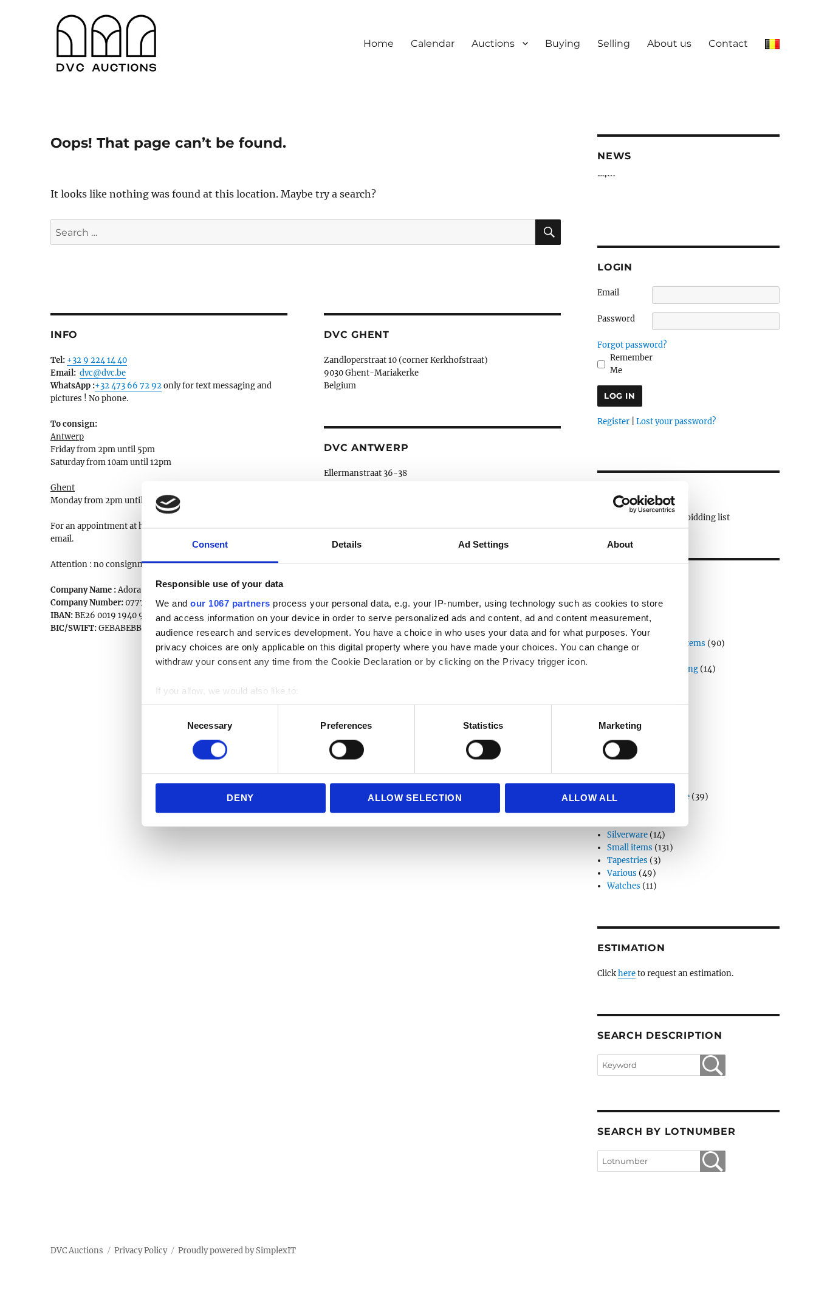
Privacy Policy (140, 1250)
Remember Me (631, 364)
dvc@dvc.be (103, 373)
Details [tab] (347, 544)
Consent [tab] (210, 544)
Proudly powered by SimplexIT (237, 1250)
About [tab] (620, 544)
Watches (623, 886)
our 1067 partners (230, 603)
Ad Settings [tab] (483, 544)
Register (613, 421)
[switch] (346, 750)
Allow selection (415, 798)
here (627, 973)
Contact (728, 43)
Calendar (432, 43)
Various (622, 873)
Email (608, 292)
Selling (613, 43)
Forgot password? (632, 345)
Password (616, 319)
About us (669, 43)
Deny (240, 798)
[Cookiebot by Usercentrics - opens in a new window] (622, 504)
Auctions (493, 43)
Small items (630, 847)
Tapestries (627, 860)
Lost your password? (676, 421)
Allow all (589, 798)
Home (378, 43)
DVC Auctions (76, 1250)
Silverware (627, 835)
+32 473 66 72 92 (128, 385)
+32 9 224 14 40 (97, 360)
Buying (562, 43)
